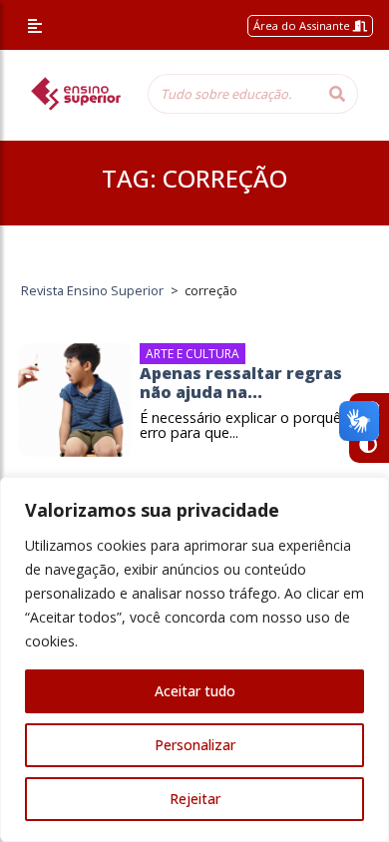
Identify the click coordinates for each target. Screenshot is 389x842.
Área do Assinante (303, 25)
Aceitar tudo (195, 690)
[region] (194, 659)
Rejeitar (195, 798)
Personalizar (195, 744)
